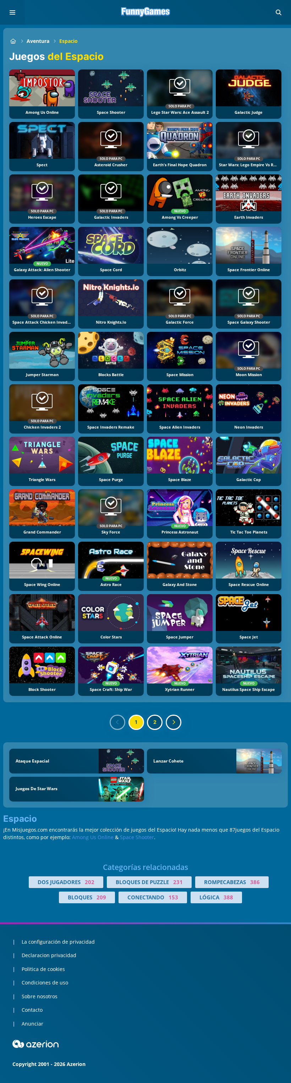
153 (173, 897)
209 (101, 897)
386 (255, 882)
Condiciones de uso (45, 982)
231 (178, 882)
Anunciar (32, 1023)
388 (228, 897)
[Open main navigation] (12, 12)
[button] (278, 12)
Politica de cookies (43, 969)
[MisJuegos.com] (13, 41)
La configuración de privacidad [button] (58, 941)
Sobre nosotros (39, 996)
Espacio (68, 41)
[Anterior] (117, 722)
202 (89, 882)
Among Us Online (93, 837)
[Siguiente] (173, 722)
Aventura (38, 41)
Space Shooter (137, 837)
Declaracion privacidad (49, 955)
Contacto (32, 1009)
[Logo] (145, 12)
